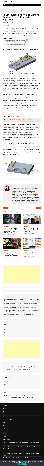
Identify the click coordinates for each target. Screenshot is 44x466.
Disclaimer (5, 416)
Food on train (7, 369)
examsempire (28, 367)
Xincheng (5, 127)
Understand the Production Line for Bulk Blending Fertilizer (16, 40)
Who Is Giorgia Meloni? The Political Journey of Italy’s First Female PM (31, 230)
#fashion (6, 367)
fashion (33, 367)
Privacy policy (23, 464)
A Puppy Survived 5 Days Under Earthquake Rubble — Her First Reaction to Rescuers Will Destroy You (21, 311)
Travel (5, 332)
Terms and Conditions (7, 419)
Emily (5, 22)
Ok (18, 464)
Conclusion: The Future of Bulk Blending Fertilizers (15, 44)
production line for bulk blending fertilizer (28, 146)
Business (19, 22)
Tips (5, 329)
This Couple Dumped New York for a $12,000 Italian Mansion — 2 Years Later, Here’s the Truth (21, 300)
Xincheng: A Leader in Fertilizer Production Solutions (15, 43)
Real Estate (5, 408)
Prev (6, 208)
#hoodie (10, 367)
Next (37, 208)
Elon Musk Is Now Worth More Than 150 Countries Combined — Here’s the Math (20, 307)
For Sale (5, 414)
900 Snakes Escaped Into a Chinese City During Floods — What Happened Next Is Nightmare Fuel (21, 304)
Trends (5, 335)
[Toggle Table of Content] (26, 39)
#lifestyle (15, 367)
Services (5, 411)
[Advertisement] (22, 274)
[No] (42, 463)
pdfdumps (28, 369)
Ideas (5, 326)
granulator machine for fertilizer (17, 116)
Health (12, 369)
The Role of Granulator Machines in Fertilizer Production (16, 41)
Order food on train (23, 369)
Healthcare (17, 369)
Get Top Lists (8, 2)
